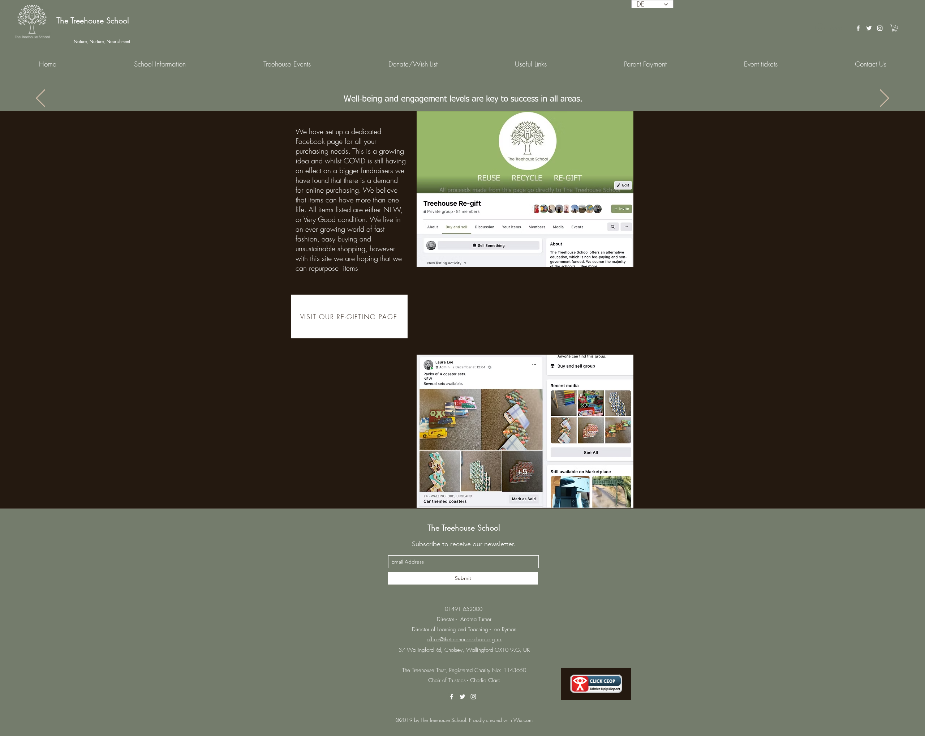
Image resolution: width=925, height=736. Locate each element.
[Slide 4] (459, 93)
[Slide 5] (466, 93)
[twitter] (869, 28)
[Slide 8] (479, 93)
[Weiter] (884, 98)
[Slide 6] (472, 93)
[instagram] (879, 28)
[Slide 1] (440, 93)
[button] (894, 28)
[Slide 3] (453, 93)
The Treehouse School (92, 21)
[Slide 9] (485, 93)
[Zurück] (40, 98)
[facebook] (858, 28)
